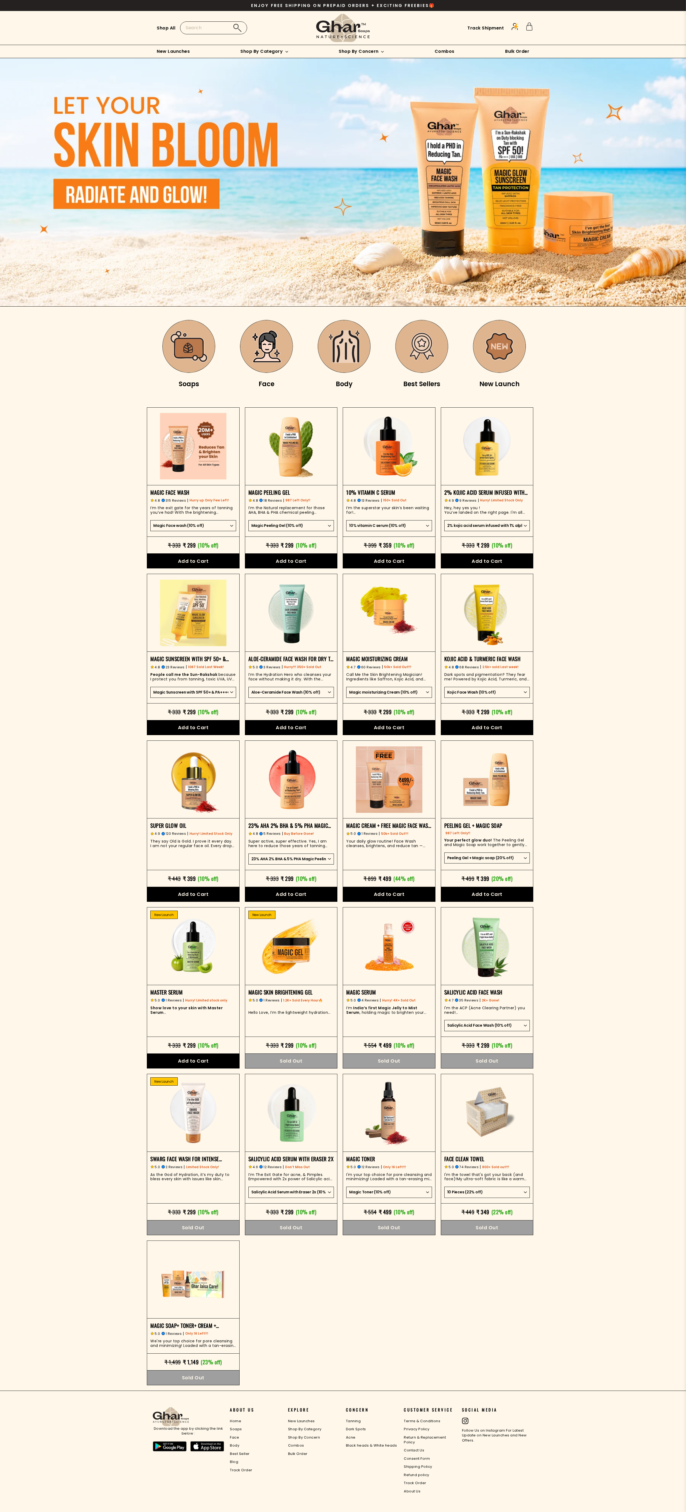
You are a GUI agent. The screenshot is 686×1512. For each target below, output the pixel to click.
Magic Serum (361, 992)
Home (235, 1421)
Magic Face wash (169, 492)
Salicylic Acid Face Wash (473, 992)
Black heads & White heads (371, 1445)
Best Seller (240, 1453)
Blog (234, 1461)
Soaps (236, 1429)
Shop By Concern (359, 51)
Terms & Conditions (422, 1421)
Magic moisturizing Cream (377, 658)
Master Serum (166, 992)
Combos (444, 51)
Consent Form (417, 1458)
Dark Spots (356, 1429)
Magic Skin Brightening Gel (280, 992)
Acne (351, 1437)
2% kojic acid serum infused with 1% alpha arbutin (484, 492)
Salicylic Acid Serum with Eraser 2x (291, 1159)
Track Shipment (485, 28)
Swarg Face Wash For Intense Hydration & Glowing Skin (184, 1159)
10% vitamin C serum (370, 492)
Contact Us (414, 1450)
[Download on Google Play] (170, 1446)
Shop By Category (262, 51)
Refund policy (416, 1474)
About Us (412, 1491)
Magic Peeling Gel (269, 492)
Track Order (241, 1470)
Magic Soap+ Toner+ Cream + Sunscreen (183, 1325)
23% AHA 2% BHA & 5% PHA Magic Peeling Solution (288, 825)
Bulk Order (517, 51)
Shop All (166, 28)
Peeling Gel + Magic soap (473, 825)
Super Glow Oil (168, 825)
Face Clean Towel (464, 1159)
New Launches (173, 51)
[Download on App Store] (207, 1446)
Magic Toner (360, 1159)
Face (234, 1437)
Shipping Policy (418, 1466)
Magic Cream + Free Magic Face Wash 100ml (388, 825)
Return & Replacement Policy (425, 1440)
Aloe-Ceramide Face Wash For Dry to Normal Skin (291, 658)
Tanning (353, 1421)
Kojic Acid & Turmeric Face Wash (482, 658)
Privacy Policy (416, 1429)
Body (234, 1445)
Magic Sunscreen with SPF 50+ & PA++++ (188, 658)
